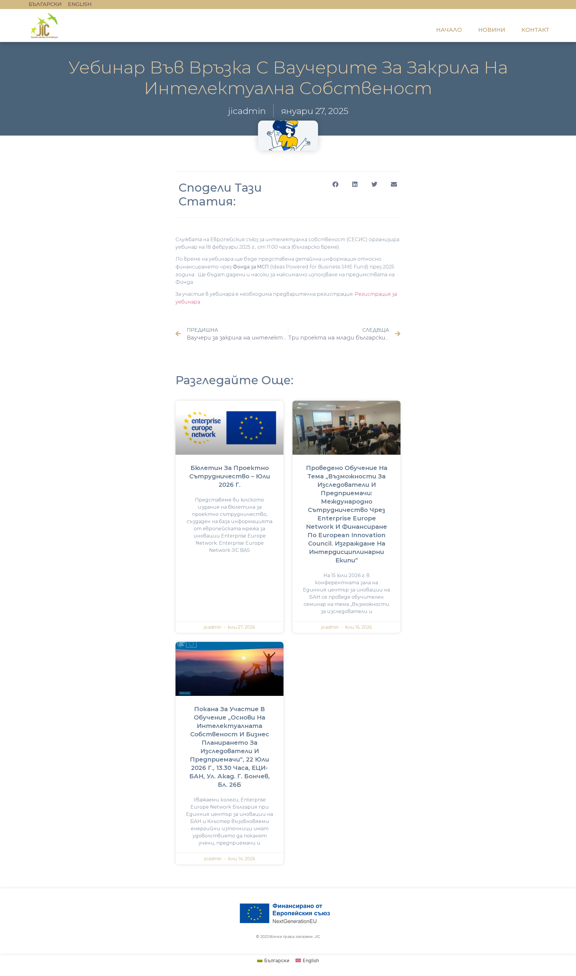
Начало (449, 29)
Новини (491, 29)
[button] (335, 184)
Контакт (535, 29)
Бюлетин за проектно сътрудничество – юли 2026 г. (229, 476)
